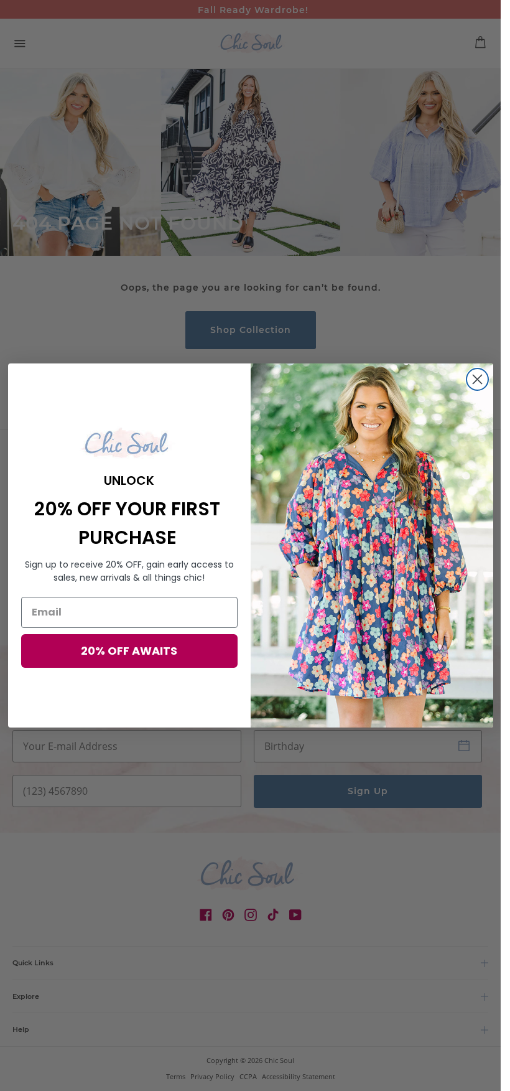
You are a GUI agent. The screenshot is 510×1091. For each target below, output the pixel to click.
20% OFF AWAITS (129, 650)
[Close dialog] (477, 379)
